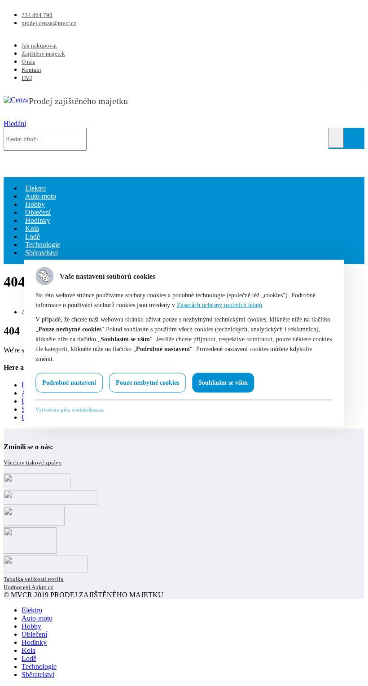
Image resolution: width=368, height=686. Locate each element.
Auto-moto (37, 618)
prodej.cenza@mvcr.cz (49, 23)
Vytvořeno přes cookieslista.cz (69, 410)
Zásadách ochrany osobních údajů (219, 305)
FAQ (27, 77)
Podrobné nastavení (69, 382)
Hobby (31, 626)
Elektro (32, 610)
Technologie (39, 666)
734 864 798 (37, 15)
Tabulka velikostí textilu (34, 579)
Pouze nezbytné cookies (147, 382)
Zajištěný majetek (43, 53)
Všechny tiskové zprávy (33, 462)
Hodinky (34, 642)
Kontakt (31, 69)
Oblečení (34, 634)
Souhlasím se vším (223, 382)
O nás (28, 61)
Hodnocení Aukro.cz (28, 587)
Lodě (29, 658)
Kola (28, 650)
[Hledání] (336, 138)
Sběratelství (41, 252)
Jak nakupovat (39, 45)
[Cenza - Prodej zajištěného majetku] (16, 100)
